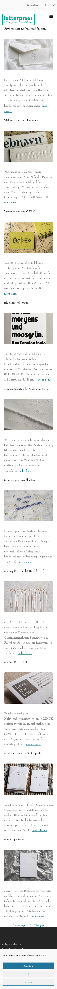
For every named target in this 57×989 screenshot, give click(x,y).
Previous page (19, 925)
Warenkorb (33, 5)
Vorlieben (28, 982)
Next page (39, 925)
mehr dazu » (11, 202)
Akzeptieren (28, 965)
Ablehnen (29, 974)
